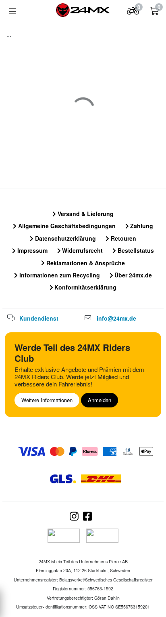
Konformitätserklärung (84, 287)
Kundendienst (38, 318)
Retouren (122, 238)
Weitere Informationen (47, 400)
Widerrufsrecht (81, 250)
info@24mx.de (116, 318)
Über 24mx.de (132, 275)
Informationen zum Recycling (59, 275)
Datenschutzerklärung (64, 238)
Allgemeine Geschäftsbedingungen (66, 226)
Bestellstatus (135, 250)
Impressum (32, 250)
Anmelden (99, 400)
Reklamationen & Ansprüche (85, 263)
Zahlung (141, 226)
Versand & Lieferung (85, 214)
